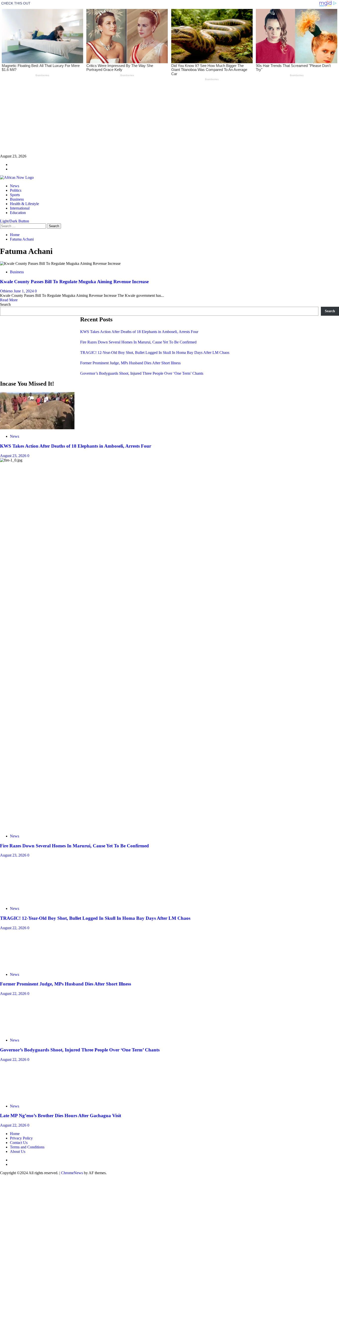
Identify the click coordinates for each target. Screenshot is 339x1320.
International (20, 208)
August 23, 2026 (13, 456)
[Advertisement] (149, 119)
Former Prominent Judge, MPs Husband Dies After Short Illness (130, 363)
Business (17, 199)
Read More (9, 300)
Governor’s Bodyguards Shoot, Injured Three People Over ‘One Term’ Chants (141, 373)
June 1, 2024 (24, 291)
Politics (15, 190)
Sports (15, 195)
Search (5, 304)
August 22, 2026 (13, 1255)
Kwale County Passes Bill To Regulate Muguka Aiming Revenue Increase (74, 281)
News (14, 186)
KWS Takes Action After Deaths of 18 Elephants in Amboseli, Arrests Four (139, 332)
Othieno (7, 291)
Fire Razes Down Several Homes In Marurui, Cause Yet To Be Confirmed (138, 342)
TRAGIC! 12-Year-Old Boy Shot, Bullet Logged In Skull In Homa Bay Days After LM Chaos (154, 352)
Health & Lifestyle (24, 204)
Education (18, 213)
